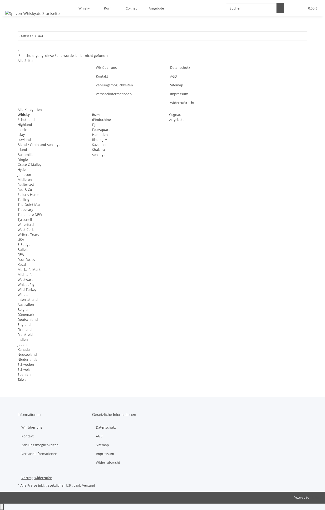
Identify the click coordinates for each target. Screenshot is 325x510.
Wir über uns (106, 67)
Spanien (24, 374)
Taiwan (23, 379)
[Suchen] (280, 8)
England (24, 324)
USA (21, 239)
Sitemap (176, 85)
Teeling (23, 199)
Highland (25, 124)
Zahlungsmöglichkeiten (114, 85)
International (28, 299)
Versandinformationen (114, 94)
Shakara (98, 149)
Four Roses (26, 259)
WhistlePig (26, 284)
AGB (173, 76)
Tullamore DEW (30, 214)
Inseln (22, 129)
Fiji (94, 124)
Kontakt (102, 76)
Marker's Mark (29, 269)
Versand (88, 485)
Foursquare (101, 129)
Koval (22, 264)
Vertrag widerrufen (36, 477)
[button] (292, 8)
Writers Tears (28, 234)
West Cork (26, 229)
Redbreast (26, 184)
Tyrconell (25, 219)
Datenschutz (180, 67)
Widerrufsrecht (182, 102)
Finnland (25, 329)
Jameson (24, 174)
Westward (26, 279)
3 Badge (24, 244)
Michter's (25, 274)
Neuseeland (27, 354)
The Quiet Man (29, 204)
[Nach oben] (2, 507)
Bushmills (25, 154)
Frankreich (26, 334)
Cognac (174, 114)
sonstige (98, 154)
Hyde (22, 169)
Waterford (26, 224)
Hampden (100, 134)
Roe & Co (25, 189)
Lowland (24, 139)
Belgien (24, 309)
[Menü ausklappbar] (10, 4)
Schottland (26, 119)
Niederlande (28, 359)
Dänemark (26, 314)
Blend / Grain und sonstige (39, 144)
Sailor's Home (28, 194)
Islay (21, 134)
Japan (22, 344)
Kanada (24, 349)
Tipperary (25, 209)
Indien (23, 339)
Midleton (25, 179)
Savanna (99, 144)
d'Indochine (101, 119)
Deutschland (28, 319)
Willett (23, 294)
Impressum (179, 94)
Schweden (26, 364)
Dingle (23, 159)
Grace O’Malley (29, 164)
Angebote (176, 119)
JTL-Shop (315, 497)
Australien (26, 304)
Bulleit (23, 249)
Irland (22, 149)
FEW (21, 254)
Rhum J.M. (100, 139)
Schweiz (24, 369)
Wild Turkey (27, 289)
